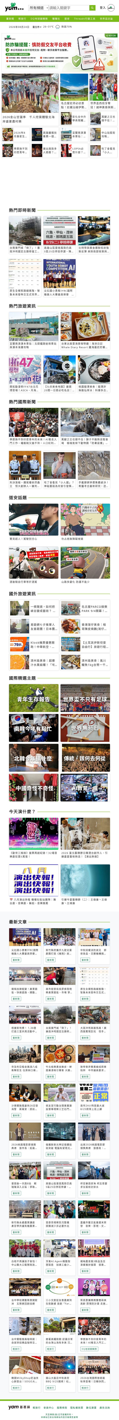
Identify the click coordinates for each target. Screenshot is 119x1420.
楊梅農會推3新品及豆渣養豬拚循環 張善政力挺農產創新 (93, 1265)
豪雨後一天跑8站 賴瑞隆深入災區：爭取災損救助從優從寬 (24, 1187)
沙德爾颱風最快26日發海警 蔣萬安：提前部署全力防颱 (24, 1109)
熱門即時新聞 (22, 210)
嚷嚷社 (56, 18)
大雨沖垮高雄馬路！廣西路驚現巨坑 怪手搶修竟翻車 (93, 1031)
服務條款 (62, 1407)
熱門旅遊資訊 (22, 306)
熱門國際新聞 (22, 402)
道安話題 (18, 497)
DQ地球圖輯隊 (39, 18)
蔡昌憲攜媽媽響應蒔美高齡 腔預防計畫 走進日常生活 (93, 1304)
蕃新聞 (10, 18)
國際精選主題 (22, 678)
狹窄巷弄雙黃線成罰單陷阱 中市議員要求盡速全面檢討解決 (93, 1070)
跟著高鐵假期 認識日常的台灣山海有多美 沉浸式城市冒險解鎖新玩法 (59, 1343)
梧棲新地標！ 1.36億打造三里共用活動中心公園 (24, 1031)
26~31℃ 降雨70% (57, 26)
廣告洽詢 (105, 1407)
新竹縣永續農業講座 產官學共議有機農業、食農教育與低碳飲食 (24, 1226)
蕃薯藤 (14, 7)
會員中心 (49, 1407)
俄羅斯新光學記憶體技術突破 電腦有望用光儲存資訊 (59, 1148)
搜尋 (67, 18)
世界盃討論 (106, 18)
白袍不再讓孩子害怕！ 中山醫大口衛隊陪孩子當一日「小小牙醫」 (24, 1265)
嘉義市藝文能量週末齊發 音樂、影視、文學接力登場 (93, 1226)
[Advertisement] (59, 183)
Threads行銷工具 (84, 18)
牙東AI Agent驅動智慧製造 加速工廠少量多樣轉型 (59, 1265)
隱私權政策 (76, 1407)
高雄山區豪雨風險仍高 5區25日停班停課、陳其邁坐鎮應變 (60, 1187)
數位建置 (91, 1407)
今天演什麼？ (22, 811)
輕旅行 (22, 18)
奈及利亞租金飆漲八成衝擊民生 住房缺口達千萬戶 (24, 1070)
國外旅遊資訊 (22, 593)
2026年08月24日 (19, 27)
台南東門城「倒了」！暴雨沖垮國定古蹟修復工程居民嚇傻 (59, 1031)
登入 (103, 8)
